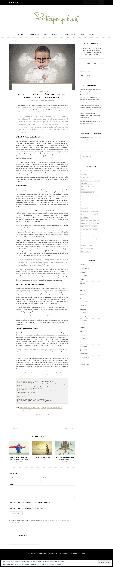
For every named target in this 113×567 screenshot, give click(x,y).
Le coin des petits (69, 34)
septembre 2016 (84, 364)
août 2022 (83, 279)
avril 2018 (83, 313)
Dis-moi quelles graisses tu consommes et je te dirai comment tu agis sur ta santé (90, 115)
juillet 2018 (83, 309)
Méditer (91, 208)
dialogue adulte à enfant (27, 407)
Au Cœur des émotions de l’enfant (28, 381)
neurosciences (94, 211)
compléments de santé (86, 183)
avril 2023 (83, 272)
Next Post (15, 428)
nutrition (83, 214)
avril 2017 (82, 338)
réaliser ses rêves (85, 235)
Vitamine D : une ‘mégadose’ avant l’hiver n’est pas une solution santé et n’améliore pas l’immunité (90, 99)
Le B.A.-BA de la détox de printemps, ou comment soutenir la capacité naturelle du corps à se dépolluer (90, 107)
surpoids (97, 242)
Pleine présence (85, 226)
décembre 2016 (84, 353)
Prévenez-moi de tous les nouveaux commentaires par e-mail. (30, 502)
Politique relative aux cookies (53, 564)
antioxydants (84, 174)
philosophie (97, 220)
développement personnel (87, 192)
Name (11, 477)
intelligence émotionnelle (54, 407)
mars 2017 (83, 342)
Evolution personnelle (51, 34)
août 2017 (82, 327)
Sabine (42, 101)
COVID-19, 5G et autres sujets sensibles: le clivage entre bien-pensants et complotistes (90, 140)
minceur (91, 205)
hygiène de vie (84, 195)
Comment (12, 484)
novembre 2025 (84, 268)
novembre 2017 (84, 320)
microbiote (95, 201)
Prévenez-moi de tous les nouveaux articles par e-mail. (28, 508)
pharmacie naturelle (86, 220)
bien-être (97, 180)
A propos (82, 34)
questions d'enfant (28, 410)
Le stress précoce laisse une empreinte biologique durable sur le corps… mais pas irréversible (90, 92)
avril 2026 (83, 264)
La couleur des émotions (25, 388)
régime (94, 235)
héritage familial (95, 195)
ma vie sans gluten (85, 201)
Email (45, 477)
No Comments (49, 101)
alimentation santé (95, 171)
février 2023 (83, 275)
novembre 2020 (84, 301)
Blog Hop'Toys (21, 396)
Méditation (84, 208)
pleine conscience (95, 223)
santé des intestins (91, 239)
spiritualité (84, 242)
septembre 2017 (84, 324)
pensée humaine (93, 214)
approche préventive (86, 177)
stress (91, 242)
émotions (43, 407)
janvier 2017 (83, 350)
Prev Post (69, 428)
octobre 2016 (83, 361)
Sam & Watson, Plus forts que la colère (31, 384)
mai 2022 (82, 287)
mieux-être (19, 410)
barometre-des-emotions (37, 316)
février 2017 (83, 346)
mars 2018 (83, 316)
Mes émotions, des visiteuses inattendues (32, 390)
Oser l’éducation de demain (42, 457)
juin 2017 (82, 331)
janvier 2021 (83, 298)
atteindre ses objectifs (86, 180)
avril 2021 (83, 294)
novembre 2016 (84, 357)
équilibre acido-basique (87, 248)
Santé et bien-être (33, 34)
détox (90, 189)
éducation (37, 407)
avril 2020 (83, 305)
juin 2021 (82, 290)
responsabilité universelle (87, 232)
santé (82, 239)
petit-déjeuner (84, 217)
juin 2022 (82, 283)
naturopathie (84, 211)
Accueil (20, 34)
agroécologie (84, 171)
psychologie (94, 226)
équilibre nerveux (85, 251)
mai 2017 (82, 335)
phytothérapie (85, 223)
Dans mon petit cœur (23, 386)
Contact (92, 34)
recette (95, 229)
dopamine (83, 189)
